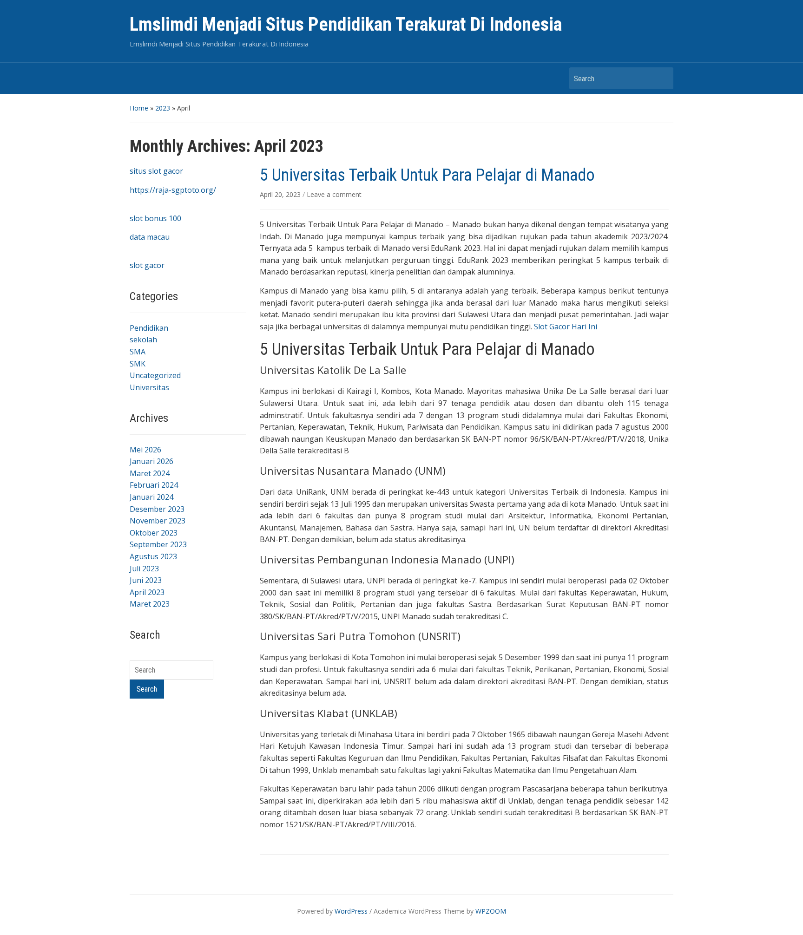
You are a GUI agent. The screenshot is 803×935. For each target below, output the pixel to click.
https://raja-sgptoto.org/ (173, 190)
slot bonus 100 (155, 218)
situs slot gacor (156, 171)
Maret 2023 (150, 604)
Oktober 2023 (154, 533)
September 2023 (158, 544)
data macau (150, 237)
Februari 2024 (154, 485)
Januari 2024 (151, 497)
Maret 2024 (150, 473)
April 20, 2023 (281, 194)
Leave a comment (334, 194)
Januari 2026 (151, 461)
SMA (137, 352)
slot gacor (147, 265)
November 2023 (157, 521)
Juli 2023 (144, 568)
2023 (162, 108)
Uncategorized (155, 375)
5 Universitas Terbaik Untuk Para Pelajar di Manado (427, 175)
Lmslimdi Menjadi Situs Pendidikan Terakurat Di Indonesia (346, 24)
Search (662, 78)
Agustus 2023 (153, 556)
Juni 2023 (146, 580)
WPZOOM (490, 911)
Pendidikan (149, 328)
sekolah (143, 339)
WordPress (351, 911)
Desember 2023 (157, 509)
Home (139, 108)
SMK (137, 364)
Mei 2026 (145, 450)
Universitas (149, 387)
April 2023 (147, 592)
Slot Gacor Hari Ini (565, 326)
